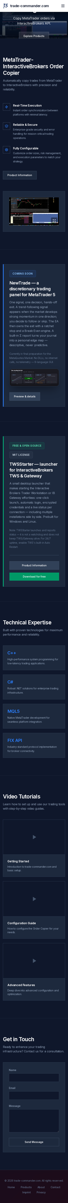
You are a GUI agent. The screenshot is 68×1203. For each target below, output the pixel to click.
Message (14, 1105)
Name (12, 1070)
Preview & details (25, 396)
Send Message (34, 1142)
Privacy (41, 1192)
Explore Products (34, 36)
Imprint (26, 1192)
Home (11, 1187)
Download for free (34, 576)
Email (12, 1088)
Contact (55, 1187)
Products (26, 1187)
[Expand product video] (34, 211)
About (41, 1187)
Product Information (19, 175)
